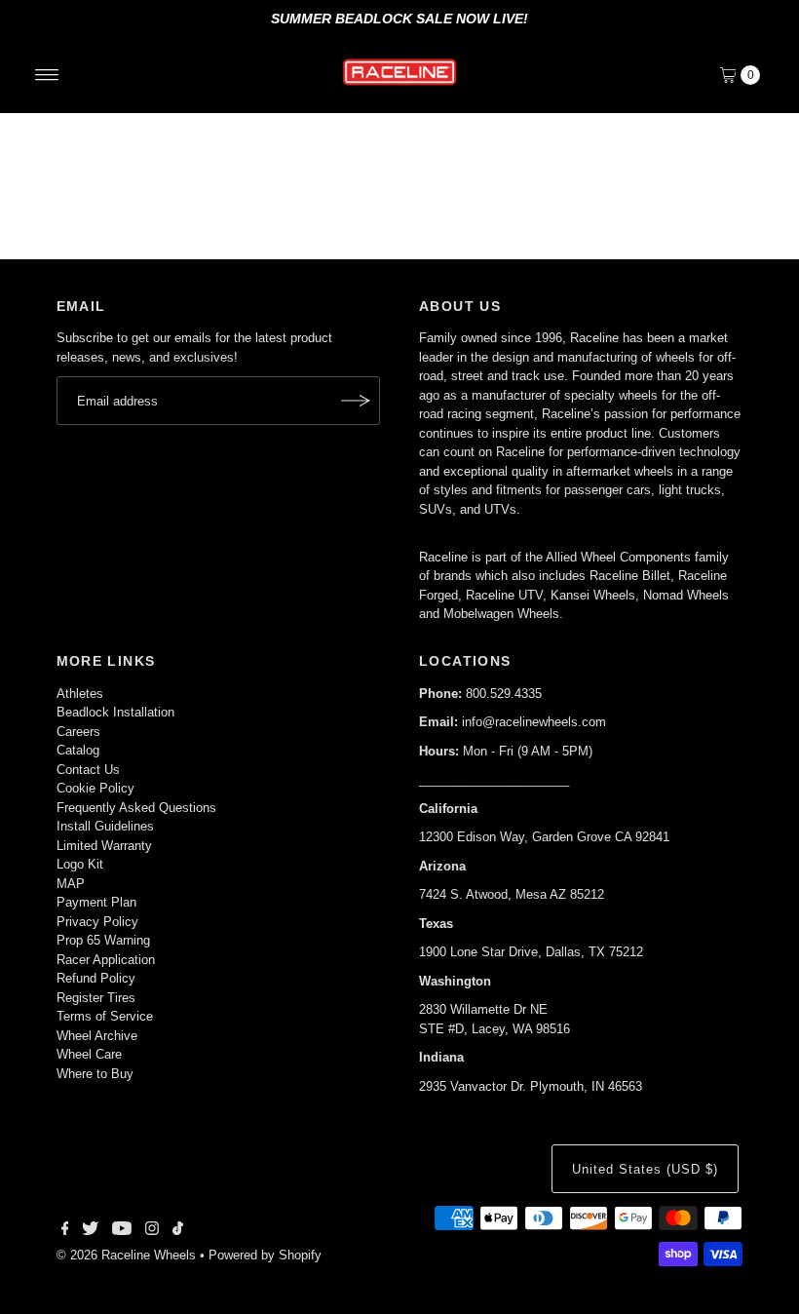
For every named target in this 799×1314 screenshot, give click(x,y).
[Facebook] (65, 1231)
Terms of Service (105, 1016)
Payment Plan (96, 902)
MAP (71, 883)
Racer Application (106, 959)
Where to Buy (95, 1073)
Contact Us (88, 769)
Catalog (78, 750)
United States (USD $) (644, 1169)
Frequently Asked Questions (136, 807)
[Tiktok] (177, 1231)
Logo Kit (80, 864)
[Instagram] (152, 1231)
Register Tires (96, 997)
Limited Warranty (104, 845)
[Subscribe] (355, 400)
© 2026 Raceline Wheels (126, 1255)
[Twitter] (90, 1231)
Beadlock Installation (115, 712)
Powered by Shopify (265, 1255)
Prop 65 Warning (103, 940)
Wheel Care (89, 1054)
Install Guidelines (105, 826)
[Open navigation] (47, 75)
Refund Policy (96, 978)
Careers (78, 731)
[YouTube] (122, 1231)
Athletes (80, 693)
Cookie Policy (95, 788)
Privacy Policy (97, 921)
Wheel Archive (97, 1035)
